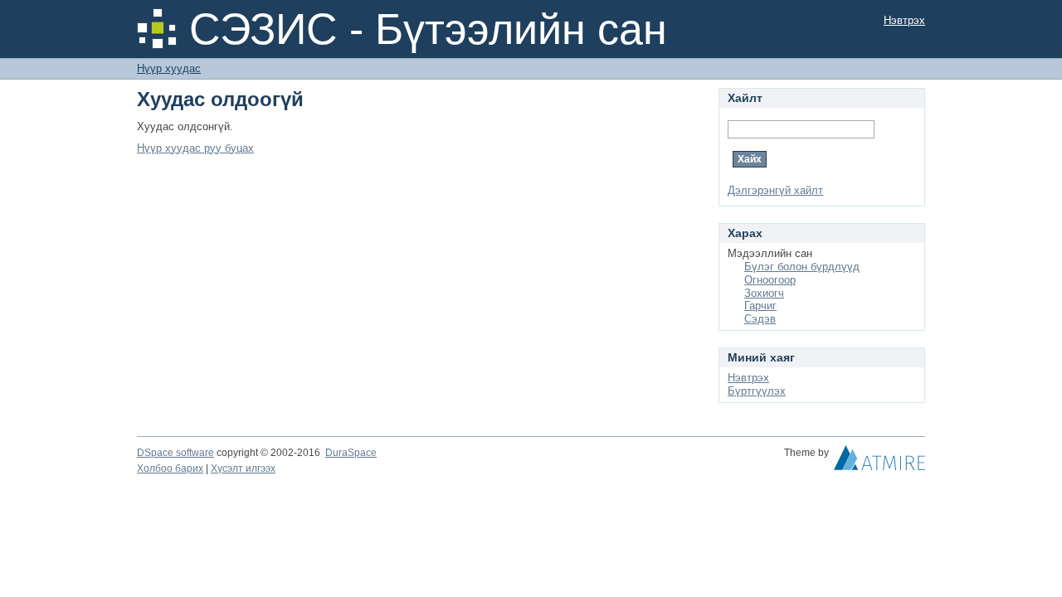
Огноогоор (770, 280)
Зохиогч (764, 293)
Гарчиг (760, 305)
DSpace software (175, 453)
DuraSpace (351, 453)
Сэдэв (760, 319)
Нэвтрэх (904, 20)
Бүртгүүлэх (757, 391)
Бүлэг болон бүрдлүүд (802, 266)
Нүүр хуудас (169, 68)
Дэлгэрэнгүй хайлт (775, 190)
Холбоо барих (170, 468)
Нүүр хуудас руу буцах (195, 148)
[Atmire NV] (879, 462)
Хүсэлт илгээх (243, 468)
